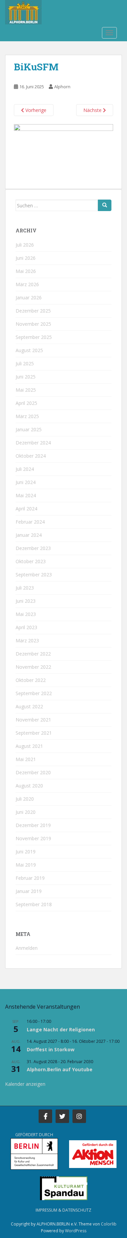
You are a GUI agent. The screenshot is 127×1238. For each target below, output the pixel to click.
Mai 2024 (26, 495)
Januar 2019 (29, 891)
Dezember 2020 (33, 772)
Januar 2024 (29, 535)
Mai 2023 (26, 614)
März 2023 (27, 640)
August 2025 (29, 350)
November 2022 (33, 667)
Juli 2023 (25, 587)
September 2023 (34, 574)
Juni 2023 (26, 601)
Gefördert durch (34, 1135)
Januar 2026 (29, 297)
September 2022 (34, 693)
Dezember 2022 (33, 653)
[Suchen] (104, 205)
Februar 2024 (30, 522)
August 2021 (29, 746)
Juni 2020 (26, 812)
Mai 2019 (26, 865)
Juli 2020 (25, 799)
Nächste (93, 110)
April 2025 (26, 403)
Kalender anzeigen (25, 1084)
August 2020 (29, 785)
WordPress (75, 1231)
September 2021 (34, 733)
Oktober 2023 (31, 561)
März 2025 (27, 416)
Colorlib (109, 1224)
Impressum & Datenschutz (63, 1210)
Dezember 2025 (33, 310)
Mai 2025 (26, 390)
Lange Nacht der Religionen (61, 1029)
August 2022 (29, 706)
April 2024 (26, 508)
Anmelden (27, 948)
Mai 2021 (26, 759)
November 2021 (33, 719)
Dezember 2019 (33, 825)
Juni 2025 (26, 376)
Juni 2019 (26, 851)
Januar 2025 (29, 429)
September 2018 (34, 904)
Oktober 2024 (31, 456)
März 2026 (27, 284)
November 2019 (33, 838)
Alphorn (62, 87)
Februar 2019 (30, 878)
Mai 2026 (26, 271)
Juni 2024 (26, 482)
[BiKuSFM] (63, 152)
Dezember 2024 (33, 442)
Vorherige (35, 110)
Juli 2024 (25, 469)
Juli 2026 (25, 245)
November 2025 (33, 324)
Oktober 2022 (31, 680)
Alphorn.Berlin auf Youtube (59, 1069)
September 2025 (34, 337)
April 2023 (26, 627)
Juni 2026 (26, 258)
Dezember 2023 (33, 548)
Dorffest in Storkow (51, 1049)
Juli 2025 (25, 363)
